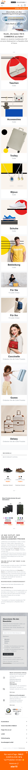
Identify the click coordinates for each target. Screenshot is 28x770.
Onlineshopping (5, 738)
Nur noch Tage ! (14, 754)
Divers (6, 643)
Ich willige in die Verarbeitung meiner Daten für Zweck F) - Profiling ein (14, 650)
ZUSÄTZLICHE (14, 757)
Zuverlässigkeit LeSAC (7, 742)
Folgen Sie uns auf (6, 730)
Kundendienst (5, 721)
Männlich (7, 639)
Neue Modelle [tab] (7, 453)
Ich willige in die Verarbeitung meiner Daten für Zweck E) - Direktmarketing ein (14, 646)
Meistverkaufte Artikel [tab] (10, 457)
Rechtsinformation (22, 748)
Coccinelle (8, 550)
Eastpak (17, 550)
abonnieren (8, 654)
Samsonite (16, 548)
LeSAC (3, 734)
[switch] (17, 713)
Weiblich (7, 641)
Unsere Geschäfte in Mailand (9, 725)
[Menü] (21, 708)
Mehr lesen (12, 682)
